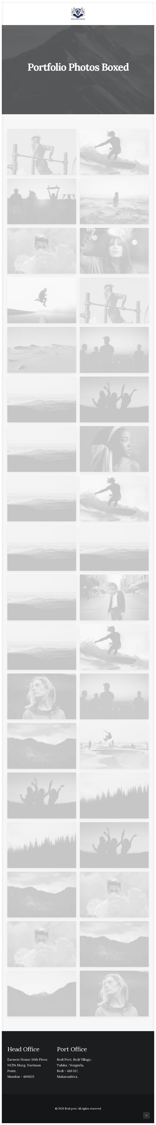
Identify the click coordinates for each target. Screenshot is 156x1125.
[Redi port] (78, 13)
